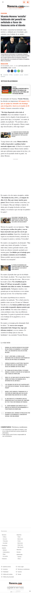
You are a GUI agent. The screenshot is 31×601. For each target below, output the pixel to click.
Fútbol (19, 537)
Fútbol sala (20, 545)
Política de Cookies (7, 574)
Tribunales (5, 541)
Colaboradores (6, 552)
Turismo (20, 572)
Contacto (5, 569)
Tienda (19, 574)
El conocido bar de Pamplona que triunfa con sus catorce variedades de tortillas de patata (20, 134)
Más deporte (20, 547)
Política (4, 537)
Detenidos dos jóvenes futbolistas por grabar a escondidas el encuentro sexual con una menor (17, 414)
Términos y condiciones (19, 427)
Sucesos (5, 539)
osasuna (5, 74)
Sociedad (5, 543)
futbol (11, 74)
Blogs (4, 554)
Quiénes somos (7, 566)
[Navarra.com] (15, 6)
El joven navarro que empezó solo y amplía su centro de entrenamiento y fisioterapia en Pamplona (16, 407)
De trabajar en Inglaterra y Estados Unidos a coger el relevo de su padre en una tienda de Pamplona (17, 372)
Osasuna (4, 558)
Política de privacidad (8, 577)
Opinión (4, 548)
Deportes (19, 535)
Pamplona (4, 545)
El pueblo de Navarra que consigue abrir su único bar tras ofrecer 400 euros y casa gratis (19, 267)
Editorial (5, 550)
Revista (19, 552)
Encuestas (5, 556)
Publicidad (5, 572)
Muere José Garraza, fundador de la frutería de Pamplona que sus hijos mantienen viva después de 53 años (16, 393)
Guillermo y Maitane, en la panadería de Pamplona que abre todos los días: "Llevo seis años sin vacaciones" (19, 220)
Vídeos (19, 558)
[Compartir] (8, 71)
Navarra (4, 535)
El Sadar (16, 74)
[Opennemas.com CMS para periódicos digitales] (15, 589)
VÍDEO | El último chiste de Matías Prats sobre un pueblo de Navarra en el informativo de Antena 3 (17, 379)
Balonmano (20, 543)
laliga (21, 74)
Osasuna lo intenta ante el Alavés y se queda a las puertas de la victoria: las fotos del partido (20, 91)
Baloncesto (20, 539)
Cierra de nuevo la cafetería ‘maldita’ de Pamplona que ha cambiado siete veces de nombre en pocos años (17, 365)
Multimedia (19, 554)
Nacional (19, 549)
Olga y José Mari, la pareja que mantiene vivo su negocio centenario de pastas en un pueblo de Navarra (17, 358)
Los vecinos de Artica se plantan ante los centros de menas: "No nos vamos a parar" (17, 386)
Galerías (19, 556)
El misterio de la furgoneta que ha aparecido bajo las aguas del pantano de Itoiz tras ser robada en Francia (17, 400)
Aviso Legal (20, 566)
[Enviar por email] (22, 71)
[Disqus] (15, 460)
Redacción (4, 64)
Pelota (19, 541)
